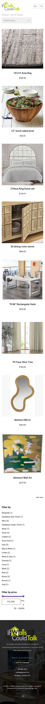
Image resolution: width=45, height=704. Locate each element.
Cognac (5, 537)
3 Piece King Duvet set (22, 188)
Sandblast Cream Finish (12, 525)
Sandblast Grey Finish (11, 517)
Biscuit (5, 580)
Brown (4, 576)
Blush (4, 529)
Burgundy (6, 513)
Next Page (39, 497)
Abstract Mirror (22, 419)
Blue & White (7, 549)
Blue (4, 572)
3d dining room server (22, 246)
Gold (4, 584)
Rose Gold (6, 541)
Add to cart (22, 49)
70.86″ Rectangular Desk (22, 304)
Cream (4, 553)
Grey (4, 545)
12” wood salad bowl (22, 130)
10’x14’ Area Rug (23, 73)
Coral (4, 564)
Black (4, 568)
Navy (4, 521)
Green (4, 533)
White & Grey (7, 556)
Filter (11, 602)
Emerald (5, 560)
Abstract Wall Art (22, 477)
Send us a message (22, 662)
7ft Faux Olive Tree (22, 362)
